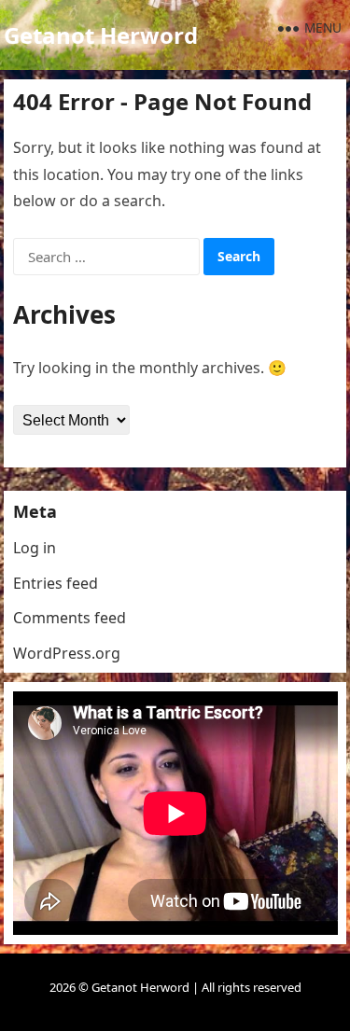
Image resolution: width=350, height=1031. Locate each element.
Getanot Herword (101, 35)
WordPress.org (66, 653)
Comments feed (69, 617)
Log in (34, 547)
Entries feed (55, 583)
